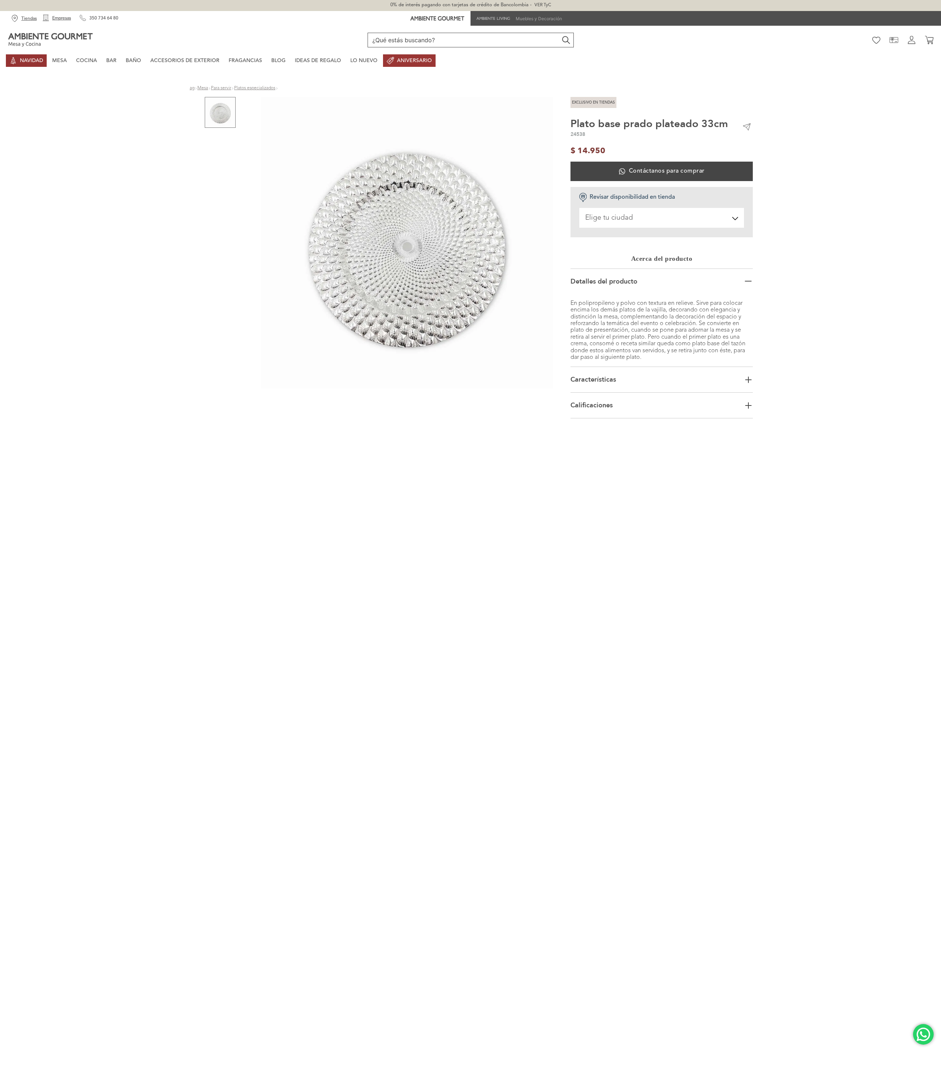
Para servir (221, 88)
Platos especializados (254, 88)
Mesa (202, 88)
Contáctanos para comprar (666, 171)
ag (192, 88)
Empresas (61, 18)
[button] (407, 243)
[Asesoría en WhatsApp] (923, 1034)
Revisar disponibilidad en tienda (632, 197)
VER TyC (542, 5)
